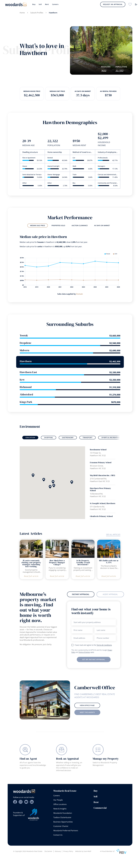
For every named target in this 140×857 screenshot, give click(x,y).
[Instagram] (21, 802)
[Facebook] (15, 802)
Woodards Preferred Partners (65, 830)
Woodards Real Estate (64, 790)
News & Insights (59, 808)
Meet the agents (87, 712)
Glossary (58, 851)
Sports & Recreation (111, 437)
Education (30, 437)
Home (22, 12)
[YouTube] (26, 802)
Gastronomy (68, 437)
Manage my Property (106, 759)
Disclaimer (48, 851)
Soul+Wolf (87, 851)
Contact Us (57, 835)
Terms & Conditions (104, 645)
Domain (79, 294)
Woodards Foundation (62, 813)
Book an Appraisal (67, 759)
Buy (33, 4)
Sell (40, 4)
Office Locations (60, 804)
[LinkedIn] (32, 802)
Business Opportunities (63, 822)
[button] (43, 479)
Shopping (48, 437)
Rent (47, 4)
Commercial (100, 807)
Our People (58, 800)
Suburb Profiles (36, 12)
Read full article (31, 576)
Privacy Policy (68, 851)
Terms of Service (84, 652)
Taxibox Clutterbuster (62, 817)
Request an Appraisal (112, 4)
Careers (55, 4)
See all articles (113, 534)
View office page (87, 705)
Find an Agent (28, 759)
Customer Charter (60, 826)
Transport (87, 437)
